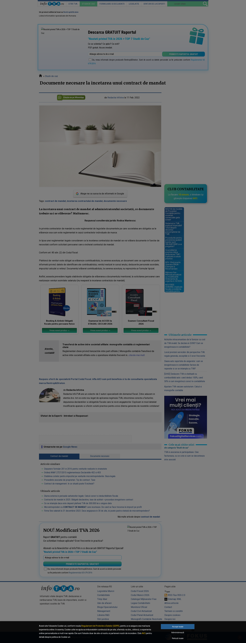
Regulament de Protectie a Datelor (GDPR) (100, 626)
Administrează (177, 632)
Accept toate (177, 626)
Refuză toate (178, 638)
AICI (143, 633)
